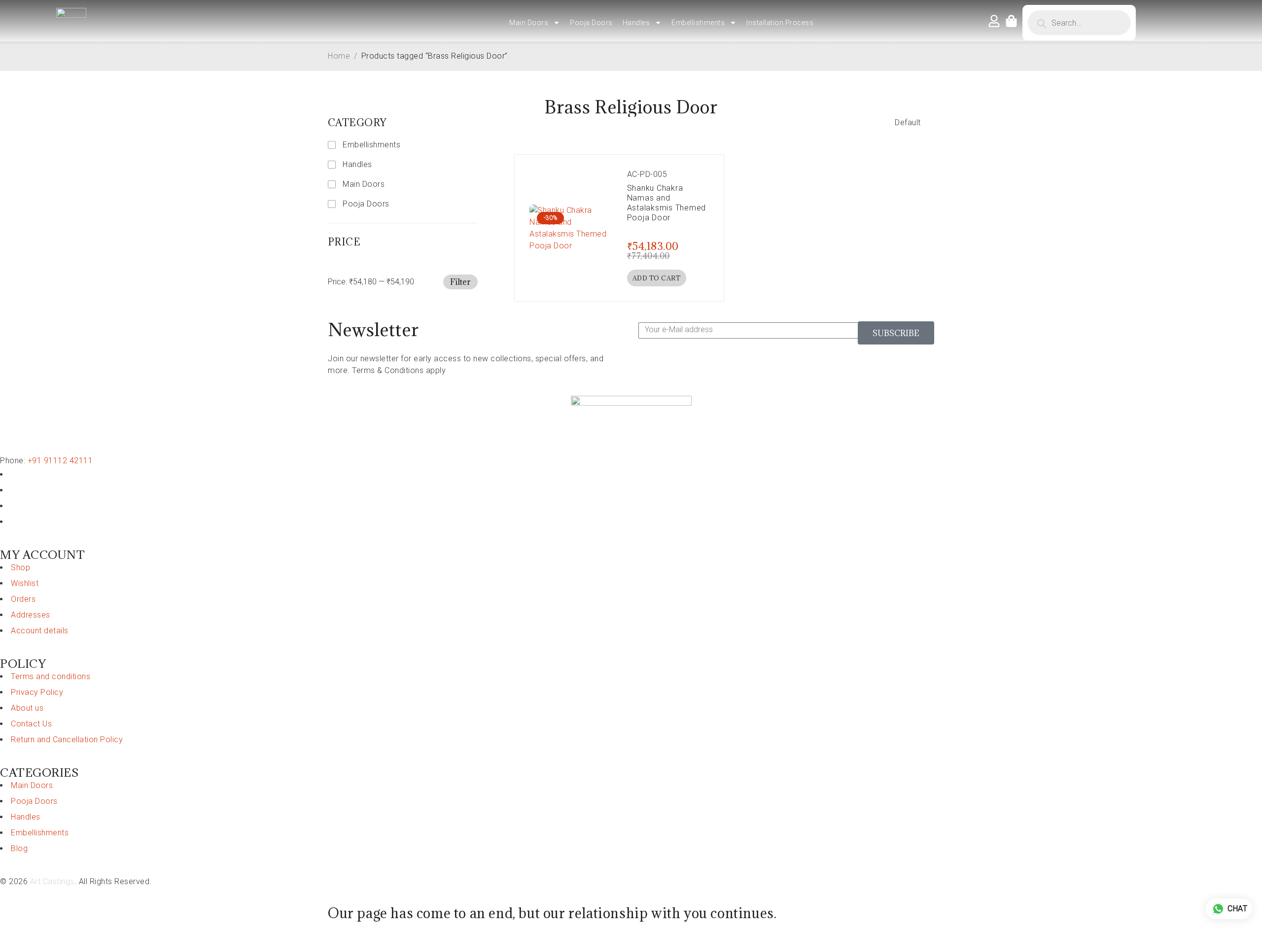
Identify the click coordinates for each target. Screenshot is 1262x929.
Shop (20, 567)
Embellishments (698, 23)
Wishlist (24, 583)
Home (339, 56)
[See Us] (14, 506)
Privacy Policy (37, 692)
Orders (23, 599)
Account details (40, 630)
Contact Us (31, 723)
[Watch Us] (14, 490)
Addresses (30, 614)
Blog (19, 848)
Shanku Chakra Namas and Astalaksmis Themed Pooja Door (666, 202)
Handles (636, 23)
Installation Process (779, 23)
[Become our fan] (14, 474)
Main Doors (528, 23)
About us (27, 708)
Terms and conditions (50, 676)
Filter (460, 281)
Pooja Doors (591, 23)
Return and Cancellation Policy (67, 739)
